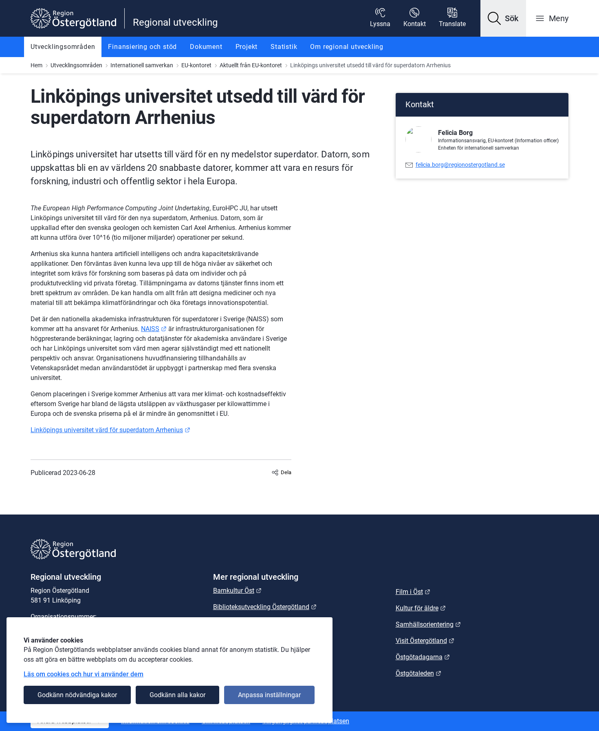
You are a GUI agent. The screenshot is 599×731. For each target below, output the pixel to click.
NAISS (154, 329)
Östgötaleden (418, 673)
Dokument (206, 47)
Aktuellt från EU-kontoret (251, 65)
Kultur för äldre (421, 608)
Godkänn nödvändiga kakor (77, 695)
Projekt (247, 47)
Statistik (284, 47)
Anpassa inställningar (269, 695)
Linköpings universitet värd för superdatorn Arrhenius (110, 430)
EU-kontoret (196, 65)
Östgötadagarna (423, 657)
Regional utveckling (175, 22)
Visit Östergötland (425, 641)
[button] (503, 18)
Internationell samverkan (141, 65)
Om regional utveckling (346, 47)
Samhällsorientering (428, 624)
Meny (558, 18)
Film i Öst (413, 592)
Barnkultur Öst (237, 590)
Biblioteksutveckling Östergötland (265, 607)
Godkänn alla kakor (177, 695)
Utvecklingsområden (63, 47)
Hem (36, 65)
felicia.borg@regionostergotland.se (460, 164)
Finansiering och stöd (142, 47)
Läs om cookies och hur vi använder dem (83, 674)
